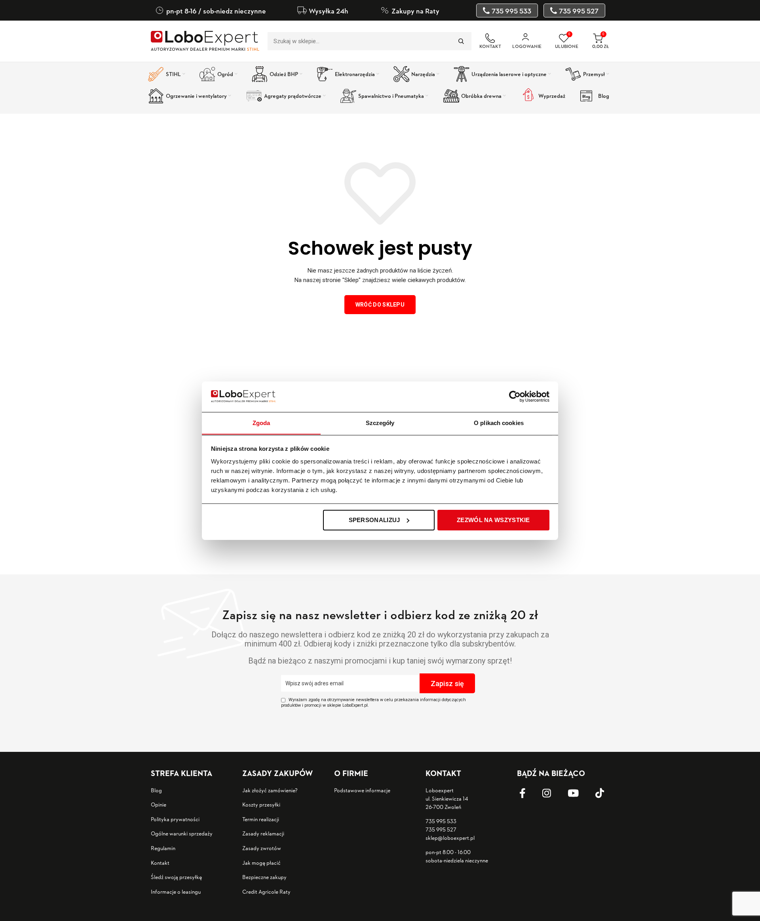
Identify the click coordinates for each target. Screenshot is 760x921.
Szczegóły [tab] (380, 422)
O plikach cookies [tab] (499, 422)
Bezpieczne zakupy (264, 877)
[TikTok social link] (605, 793)
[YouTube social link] (579, 793)
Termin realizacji (260, 819)
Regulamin (163, 848)
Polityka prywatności (175, 819)
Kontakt (160, 862)
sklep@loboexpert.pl (450, 837)
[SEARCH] (461, 41)
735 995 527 (441, 829)
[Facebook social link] (528, 793)
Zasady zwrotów (261, 848)
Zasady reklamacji (263, 833)
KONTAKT (490, 46)
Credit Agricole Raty (266, 891)
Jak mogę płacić (261, 862)
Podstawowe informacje (362, 790)
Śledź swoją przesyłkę (176, 877)
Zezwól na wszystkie (493, 520)
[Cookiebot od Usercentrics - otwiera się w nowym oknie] (514, 396)
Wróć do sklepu (380, 304)
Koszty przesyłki (261, 804)
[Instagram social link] (552, 793)
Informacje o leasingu (176, 891)
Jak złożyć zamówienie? (270, 790)
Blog (156, 790)
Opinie (158, 804)
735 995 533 (441, 821)
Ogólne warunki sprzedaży (182, 833)
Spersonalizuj (374, 520)
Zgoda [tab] (261, 422)
